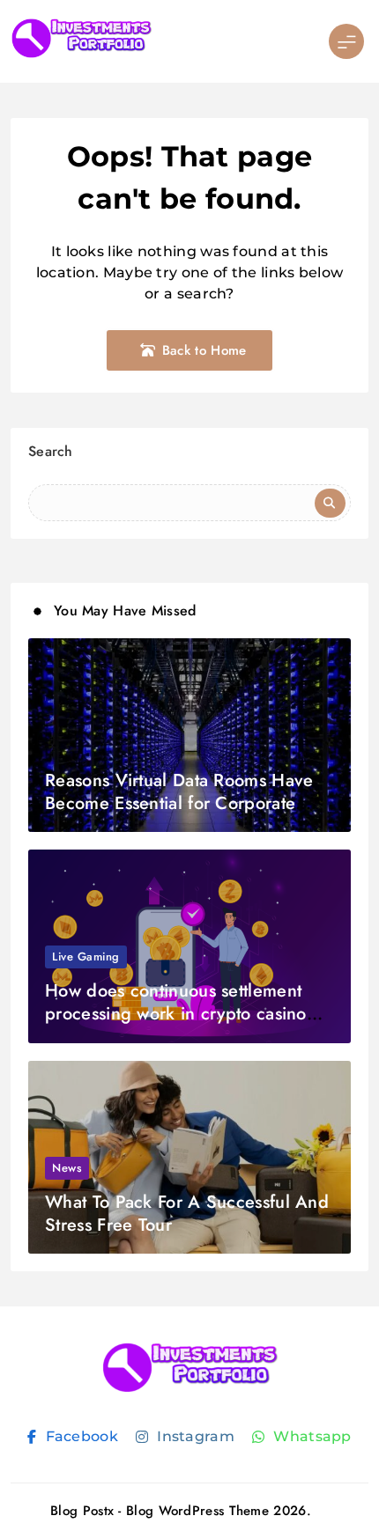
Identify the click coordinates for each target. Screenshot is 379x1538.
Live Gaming (86, 956)
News (67, 1167)
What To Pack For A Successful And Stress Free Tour (187, 1213)
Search (50, 451)
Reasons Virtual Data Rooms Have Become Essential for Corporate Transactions (179, 803)
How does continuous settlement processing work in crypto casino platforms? (176, 1013)
